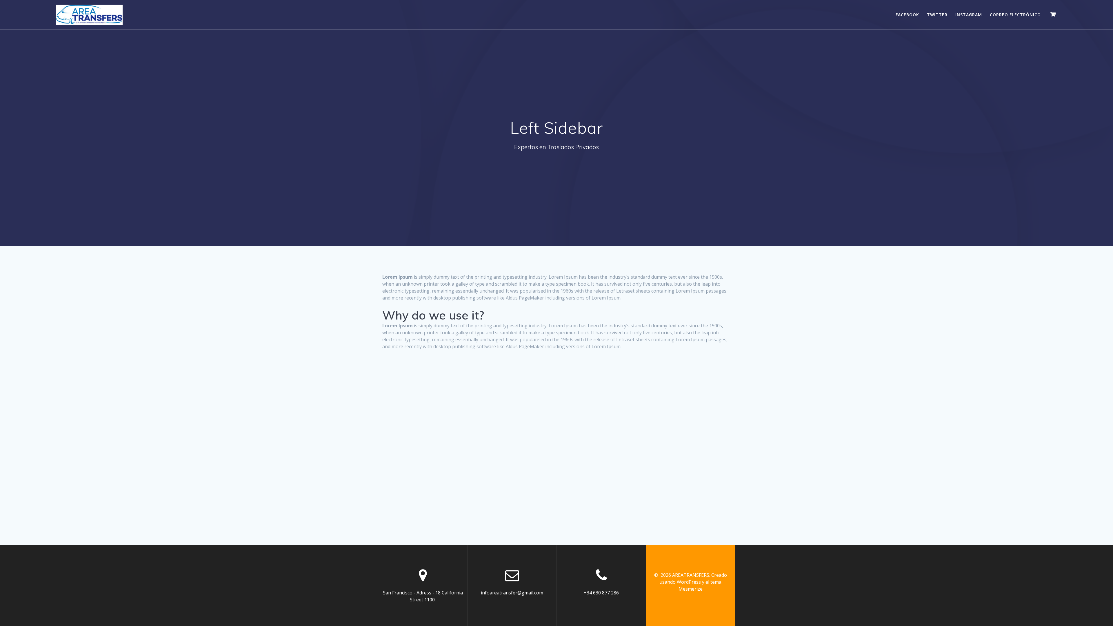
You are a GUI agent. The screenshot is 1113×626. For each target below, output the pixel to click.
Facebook (907, 14)
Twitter (937, 14)
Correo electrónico (1015, 14)
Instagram (968, 14)
